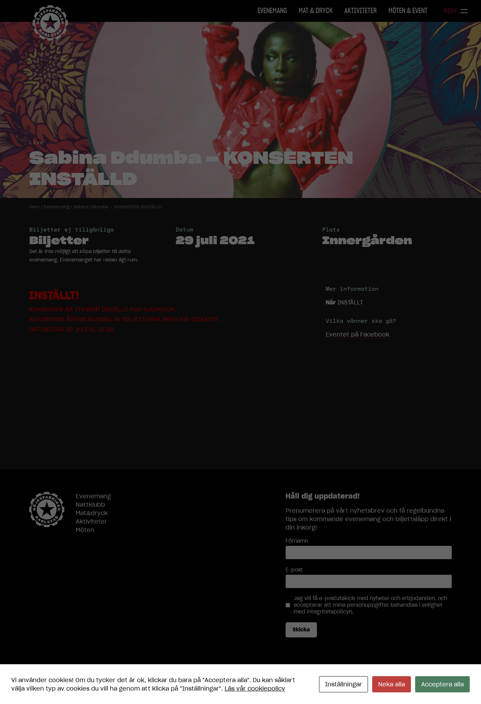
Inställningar (343, 684)
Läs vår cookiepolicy (255, 688)
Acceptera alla (442, 684)
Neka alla (391, 684)
